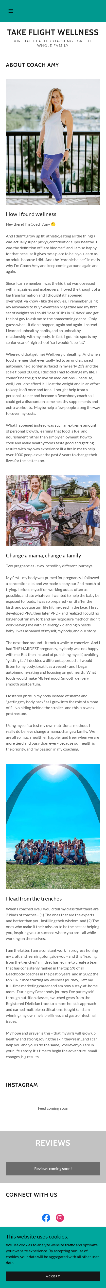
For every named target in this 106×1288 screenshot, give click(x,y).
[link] (53, 32)
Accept (53, 1276)
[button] (11, 11)
